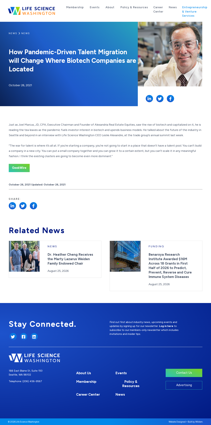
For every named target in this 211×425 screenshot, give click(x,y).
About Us (83, 373)
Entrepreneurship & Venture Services (194, 11)
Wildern (199, 422)
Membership (75, 7)
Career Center (158, 9)
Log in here (166, 326)
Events (95, 7)
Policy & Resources (134, 7)
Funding (156, 246)
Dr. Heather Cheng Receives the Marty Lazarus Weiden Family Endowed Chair (70, 258)
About (110, 7)
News (173, 7)
